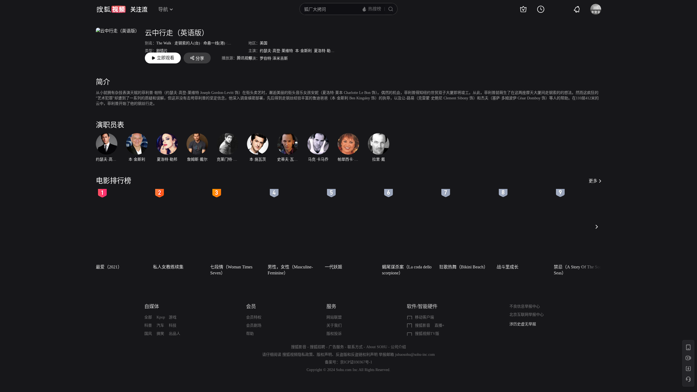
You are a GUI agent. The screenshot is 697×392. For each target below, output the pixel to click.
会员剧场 (253, 325)
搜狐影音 (422, 325)
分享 (199, 58)
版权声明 (324, 355)
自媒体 (151, 306)
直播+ (439, 325)
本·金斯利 (303, 51)
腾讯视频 (244, 58)
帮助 (250, 334)
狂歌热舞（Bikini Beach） (463, 267)
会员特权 (253, 317)
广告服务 (336, 347)
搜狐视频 (111, 9)
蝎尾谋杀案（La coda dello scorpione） (407, 270)
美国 (263, 43)
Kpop (161, 317)
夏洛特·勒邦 (324, 51)
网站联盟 (334, 317)
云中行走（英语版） (177, 33)
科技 (172, 325)
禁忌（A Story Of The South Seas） (579, 270)
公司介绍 (398, 347)
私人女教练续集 (168, 267)
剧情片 (162, 51)
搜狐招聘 (317, 347)
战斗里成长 (507, 267)
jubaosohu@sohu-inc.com (415, 355)
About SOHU (376, 347)
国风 (148, 334)
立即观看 (165, 58)
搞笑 (160, 334)
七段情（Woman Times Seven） (231, 270)
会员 (251, 306)
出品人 (174, 334)
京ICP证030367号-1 (356, 362)
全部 (148, 317)
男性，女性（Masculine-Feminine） (290, 270)
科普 (148, 325)
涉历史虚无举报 (522, 324)
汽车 (160, 325)
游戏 (172, 317)
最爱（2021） (109, 267)
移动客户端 (424, 317)
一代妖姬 (333, 267)
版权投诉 (334, 334)
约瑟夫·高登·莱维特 (276, 51)
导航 (163, 9)
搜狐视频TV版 (427, 334)
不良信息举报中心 (524, 306)
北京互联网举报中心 (526, 315)
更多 (593, 181)
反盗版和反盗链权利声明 (357, 355)
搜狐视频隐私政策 (297, 355)
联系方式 (355, 347)
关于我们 (334, 325)
